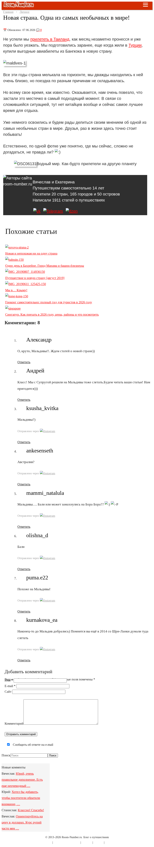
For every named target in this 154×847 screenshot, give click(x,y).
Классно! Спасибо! (31, 810)
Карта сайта (44, 842)
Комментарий (14, 723)
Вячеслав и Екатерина (54, 182)
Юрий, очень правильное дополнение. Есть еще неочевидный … (22, 780)
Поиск (6, 755)
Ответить (23, 362)
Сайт (8, 691)
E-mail (10, 686)
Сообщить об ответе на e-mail (32, 744)
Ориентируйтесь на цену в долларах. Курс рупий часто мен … (22, 822)
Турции (135, 45)
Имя (9, 680)
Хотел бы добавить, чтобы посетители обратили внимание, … (21, 798)
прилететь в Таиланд (49, 39)
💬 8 (39, 30)
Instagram (49, 431)
